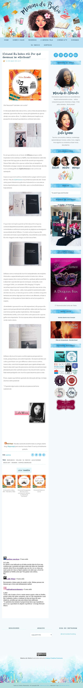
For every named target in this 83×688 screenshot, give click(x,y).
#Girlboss (11, 460)
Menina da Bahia (45, 685)
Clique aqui (11, 446)
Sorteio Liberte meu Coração (66, 317)
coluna (19, 460)
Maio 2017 (6, 462)
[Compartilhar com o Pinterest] (40, 454)
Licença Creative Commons (54, 658)
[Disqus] (25, 528)
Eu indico (26, 460)
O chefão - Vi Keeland (66, 205)
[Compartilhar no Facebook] (32, 454)
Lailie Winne (36, 460)
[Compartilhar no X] (36, 454)
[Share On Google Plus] (43, 454)
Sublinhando (18, 180)
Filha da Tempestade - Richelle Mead (66, 340)
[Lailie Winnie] (65, 135)
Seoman (14, 462)
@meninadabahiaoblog (68, 634)
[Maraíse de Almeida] (65, 94)
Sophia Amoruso (24, 462)
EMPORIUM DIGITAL (64, 685)
